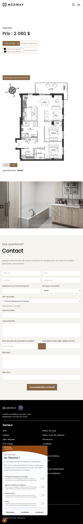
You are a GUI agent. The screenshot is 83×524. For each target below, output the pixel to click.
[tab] (7, 165)
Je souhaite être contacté (41, 387)
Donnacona (47, 439)
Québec (6, 435)
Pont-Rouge (8, 444)
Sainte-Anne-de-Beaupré (53, 435)
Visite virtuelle (10, 43)
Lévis (5, 430)
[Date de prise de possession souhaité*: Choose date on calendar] (42, 346)
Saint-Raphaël (9, 439)
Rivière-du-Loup (49, 430)
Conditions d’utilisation (51, 473)
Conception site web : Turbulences (14, 518)
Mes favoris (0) (30, 50)
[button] (1, 206)
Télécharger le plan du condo (14, 78)
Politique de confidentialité (53, 469)
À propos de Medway (50, 456)
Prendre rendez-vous (29, 43)
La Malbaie (46, 444)
